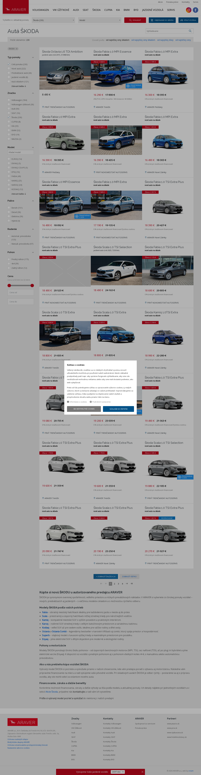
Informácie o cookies (78, 402)
